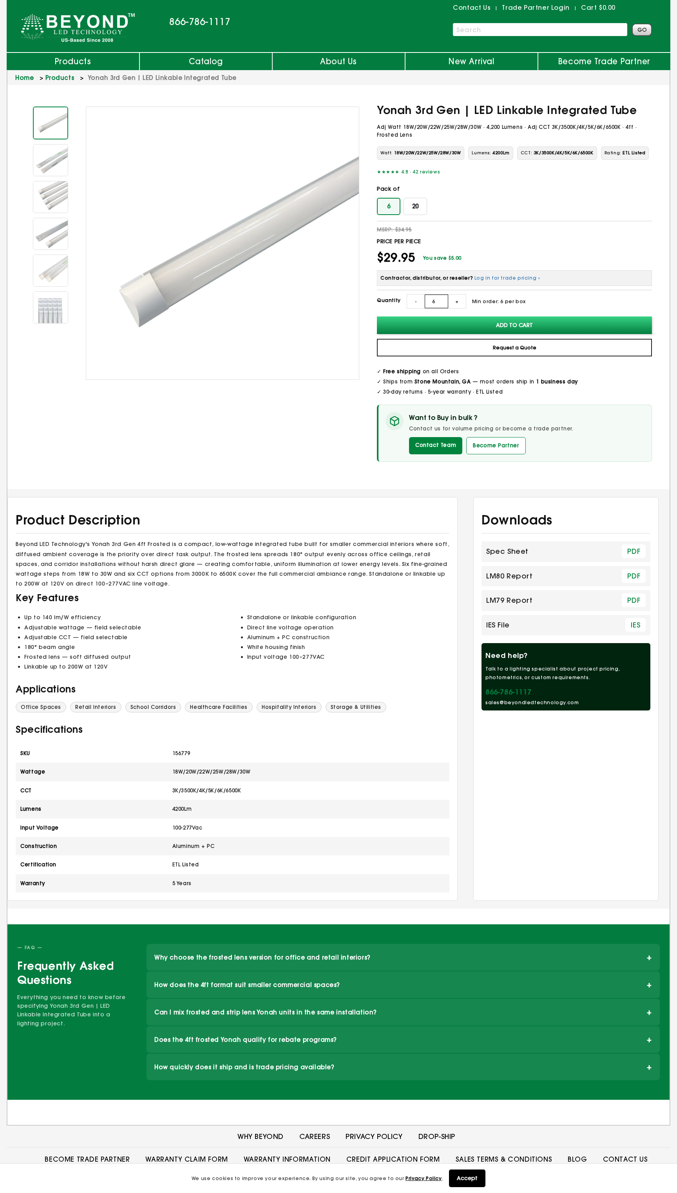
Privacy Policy (423, 1178)
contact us (472, 7)
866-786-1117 (199, 21)
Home (24, 77)
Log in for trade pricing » (507, 278)
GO (642, 30)
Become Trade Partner (604, 61)
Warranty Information (287, 1159)
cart (598, 7)
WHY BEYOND (260, 1136)
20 (415, 206)
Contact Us (625, 1159)
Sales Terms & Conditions (504, 1159)
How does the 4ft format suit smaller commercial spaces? (403, 984)
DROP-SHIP (436, 1136)
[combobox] (540, 29)
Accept (467, 1178)
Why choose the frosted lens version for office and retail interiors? (403, 957)
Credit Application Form (393, 1159)
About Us (338, 61)
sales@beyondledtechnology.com (532, 702)
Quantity (389, 300)
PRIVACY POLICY (374, 1136)
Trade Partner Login (535, 7)
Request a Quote (514, 348)
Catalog (206, 61)
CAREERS (314, 1136)
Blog (577, 1159)
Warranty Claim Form (186, 1159)
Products (73, 61)
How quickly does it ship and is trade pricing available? (403, 1067)
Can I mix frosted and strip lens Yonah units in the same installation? (403, 1012)
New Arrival (471, 61)
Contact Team (435, 445)
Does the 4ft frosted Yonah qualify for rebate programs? (403, 1039)
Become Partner (496, 445)
